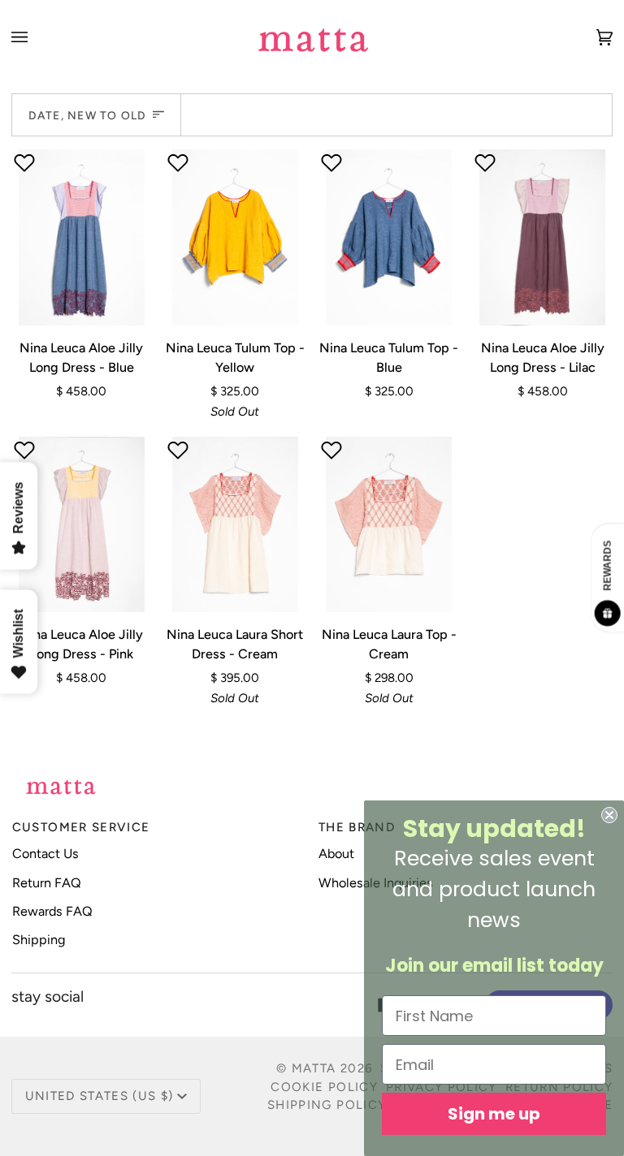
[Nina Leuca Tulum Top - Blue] (388, 237)
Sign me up (494, 1113)
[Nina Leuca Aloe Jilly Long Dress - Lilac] (542, 237)
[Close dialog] (609, 815)
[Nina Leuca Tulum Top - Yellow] (235, 237)
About (336, 853)
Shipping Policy (326, 1105)
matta (314, 1068)
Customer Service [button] (81, 827)
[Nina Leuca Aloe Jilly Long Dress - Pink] (81, 525)
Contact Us (45, 853)
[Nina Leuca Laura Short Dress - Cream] (235, 525)
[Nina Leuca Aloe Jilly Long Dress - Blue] (81, 237)
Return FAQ (46, 883)
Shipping (39, 939)
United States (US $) (99, 1096)
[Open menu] (35, 37)
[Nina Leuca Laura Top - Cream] (388, 525)
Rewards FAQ (52, 911)
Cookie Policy (324, 1087)
